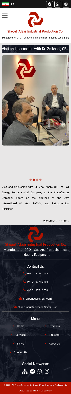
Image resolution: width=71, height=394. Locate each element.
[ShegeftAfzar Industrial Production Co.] (36, 19)
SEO (36, 391)
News (20, 344)
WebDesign (24, 391)
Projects (54, 335)
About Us (54, 344)
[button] (30, 180)
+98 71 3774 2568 (37, 273)
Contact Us (20, 352)
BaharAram (46, 391)
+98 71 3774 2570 (37, 290)
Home (20, 326)
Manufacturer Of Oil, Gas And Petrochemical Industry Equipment (35, 38)
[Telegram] (49, 4)
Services (20, 335)
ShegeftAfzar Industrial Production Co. (35, 31)
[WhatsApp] (57, 4)
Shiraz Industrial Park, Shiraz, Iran (37, 307)
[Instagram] (66, 4)
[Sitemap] (24, 371)
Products (54, 326)
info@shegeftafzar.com (37, 299)
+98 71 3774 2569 (37, 282)
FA (13, 4)
